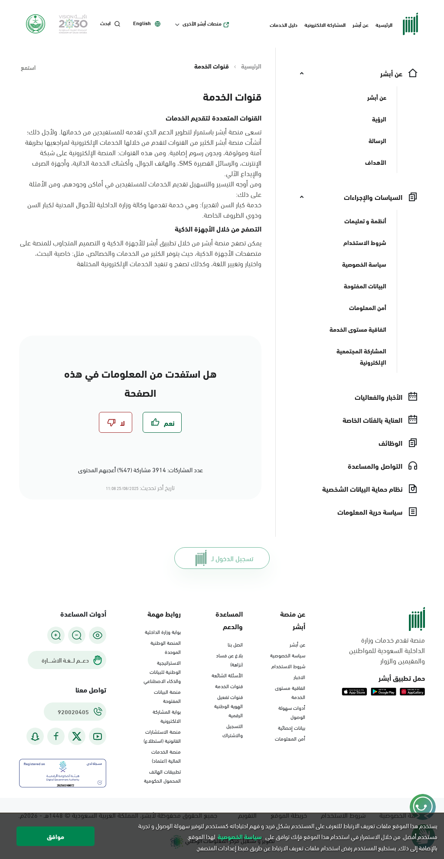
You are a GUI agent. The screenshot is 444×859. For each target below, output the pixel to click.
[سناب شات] (35, 736)
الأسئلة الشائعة (227, 674)
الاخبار (299, 676)
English (142, 23)
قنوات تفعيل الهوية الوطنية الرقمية (228, 705)
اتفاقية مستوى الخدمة (290, 692)
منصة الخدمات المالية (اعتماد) (166, 755)
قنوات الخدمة (229, 685)
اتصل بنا (235, 644)
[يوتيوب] (97, 736)
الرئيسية (383, 24)
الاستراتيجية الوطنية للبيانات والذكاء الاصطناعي (162, 671)
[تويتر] (77, 736)
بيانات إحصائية (291, 727)
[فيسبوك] (56, 736)
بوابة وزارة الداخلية (163, 631)
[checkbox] (162, 422)
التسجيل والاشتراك (232, 730)
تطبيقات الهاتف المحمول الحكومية (162, 775)
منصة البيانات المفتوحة (167, 695)
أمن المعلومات (290, 738)
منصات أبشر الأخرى (202, 23)
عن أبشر (361, 24)
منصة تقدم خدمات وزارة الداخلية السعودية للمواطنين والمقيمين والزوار (387, 650)
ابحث (105, 23)
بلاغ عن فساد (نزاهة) (229, 659)
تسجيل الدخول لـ (232, 558)
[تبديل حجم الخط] (77, 635)
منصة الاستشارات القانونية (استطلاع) (162, 735)
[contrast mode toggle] (97, 635)
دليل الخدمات (283, 24)
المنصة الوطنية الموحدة (165, 646)
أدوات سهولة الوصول (291, 711)
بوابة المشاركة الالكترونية (167, 715)
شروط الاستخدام (288, 665)
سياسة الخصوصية (287, 655)
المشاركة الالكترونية (325, 24)
